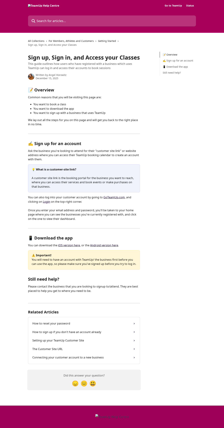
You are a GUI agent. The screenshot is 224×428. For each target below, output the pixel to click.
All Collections (36, 41)
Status (190, 5)
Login (46, 202)
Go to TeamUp (173, 5)
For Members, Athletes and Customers (71, 41)
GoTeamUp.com (114, 197)
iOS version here (69, 245)
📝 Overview (170, 54)
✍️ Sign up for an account (178, 60)
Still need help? (172, 72)
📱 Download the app (175, 66)
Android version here (104, 245)
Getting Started (107, 41)
